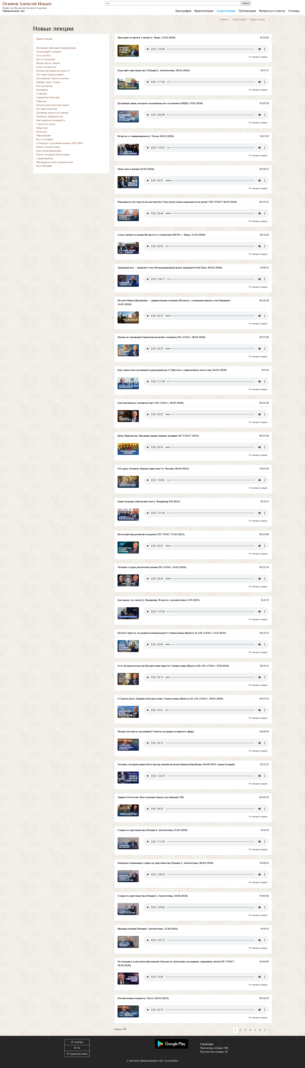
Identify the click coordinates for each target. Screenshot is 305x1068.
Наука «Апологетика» (48, 147)
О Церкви (41, 93)
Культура (41, 131)
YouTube (78, 1042)
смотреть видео (259, 57)
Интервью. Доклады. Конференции (56, 48)
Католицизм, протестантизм (52, 78)
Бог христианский (46, 108)
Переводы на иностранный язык (54, 162)
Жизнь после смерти (48, 63)
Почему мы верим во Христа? (53, 70)
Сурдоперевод (44, 158)
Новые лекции (44, 38)
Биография (183, 11)
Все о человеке (44, 139)
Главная (224, 19)
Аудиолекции (225, 11)
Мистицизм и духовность (50, 120)
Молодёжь (42, 89)
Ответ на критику (46, 67)
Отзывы (293, 11)
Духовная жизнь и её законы (52, 112)
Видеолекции (203, 11)
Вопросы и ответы (272, 11)
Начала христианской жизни (52, 105)
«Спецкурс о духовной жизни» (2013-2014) (59, 143)
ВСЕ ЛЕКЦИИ (44, 166)
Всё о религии (44, 86)
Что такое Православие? (50, 74)
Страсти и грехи (45, 124)
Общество (41, 128)
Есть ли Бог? (43, 55)
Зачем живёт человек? (49, 51)
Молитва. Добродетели (49, 116)
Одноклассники (78, 1053)
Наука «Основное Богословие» (53, 154)
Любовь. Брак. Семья (48, 82)
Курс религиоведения (48, 150)
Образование (43, 135)
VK (78, 1048)
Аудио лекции (239, 19)
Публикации (247, 11)
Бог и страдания (45, 59)
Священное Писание (48, 97)
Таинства (41, 101)
